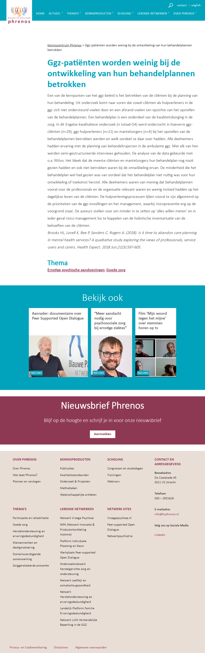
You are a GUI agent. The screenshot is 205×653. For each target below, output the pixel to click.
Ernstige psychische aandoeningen (76, 270)
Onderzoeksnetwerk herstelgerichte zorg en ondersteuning (75, 569)
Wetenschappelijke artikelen (78, 494)
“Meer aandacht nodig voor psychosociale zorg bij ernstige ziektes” (110, 321)
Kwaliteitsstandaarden (74, 475)
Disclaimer (61, 647)
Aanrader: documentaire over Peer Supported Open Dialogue (58, 316)
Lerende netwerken (152, 13)
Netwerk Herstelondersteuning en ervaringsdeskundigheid (76, 596)
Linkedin (160, 535)
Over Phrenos (183, 13)
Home (40, 13)
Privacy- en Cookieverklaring (28, 647)
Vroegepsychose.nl (119, 518)
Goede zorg (115, 270)
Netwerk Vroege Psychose (77, 518)
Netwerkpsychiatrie (120, 536)
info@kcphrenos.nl (167, 514)
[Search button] (171, 5)
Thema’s (73, 13)
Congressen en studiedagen (125, 468)
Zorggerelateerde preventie (31, 565)
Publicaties (67, 468)
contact (182, 5)
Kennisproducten (98, 13)
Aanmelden (102, 434)
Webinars (113, 481)
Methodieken (68, 488)
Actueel (54, 13)
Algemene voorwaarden (91, 647)
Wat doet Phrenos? (25, 475)
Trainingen (114, 475)
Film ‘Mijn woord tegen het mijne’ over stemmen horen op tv (153, 321)
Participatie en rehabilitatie (31, 518)
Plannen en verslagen (27, 481)
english (196, 5)
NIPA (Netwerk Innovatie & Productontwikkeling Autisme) (77, 529)
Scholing (124, 13)
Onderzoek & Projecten (75, 481)
